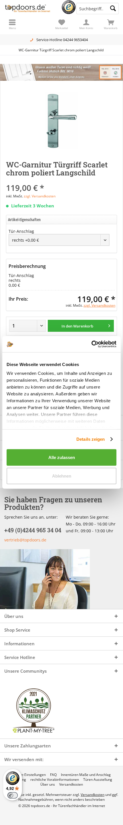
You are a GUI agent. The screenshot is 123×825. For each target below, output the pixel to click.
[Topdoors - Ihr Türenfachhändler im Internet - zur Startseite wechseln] (30, 8)
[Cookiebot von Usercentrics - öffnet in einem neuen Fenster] (91, 344)
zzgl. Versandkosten (39, 196)
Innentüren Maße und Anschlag (86, 775)
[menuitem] (110, 24)
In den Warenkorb (77, 326)
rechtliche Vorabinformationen (54, 779)
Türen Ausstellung (97, 779)
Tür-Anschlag (21, 231)
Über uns (47, 784)
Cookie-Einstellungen (29, 775)
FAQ (53, 775)
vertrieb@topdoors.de (25, 540)
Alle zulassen (61, 457)
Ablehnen (61, 476)
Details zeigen (90, 439)
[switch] (12, 795)
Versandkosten (71, 784)
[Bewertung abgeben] (61, 180)
